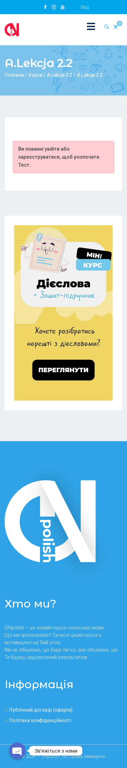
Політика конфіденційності (40, 720)
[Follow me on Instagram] (54, 7)
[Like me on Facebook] (45, 7)
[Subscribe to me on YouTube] (62, 7)
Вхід (85, 7)
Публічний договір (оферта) (40, 710)
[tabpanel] (63, 134)
